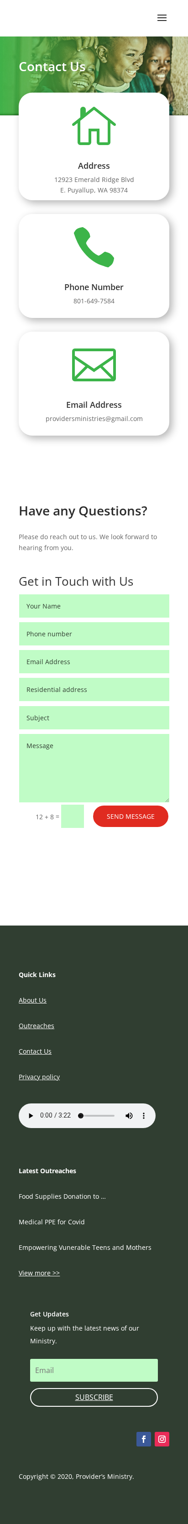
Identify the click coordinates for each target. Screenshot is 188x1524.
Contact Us (35, 1051)
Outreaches (36, 1025)
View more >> (39, 1273)
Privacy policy (39, 1076)
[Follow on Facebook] (143, 1439)
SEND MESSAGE (131, 816)
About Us (33, 1000)
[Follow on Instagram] (162, 1439)
